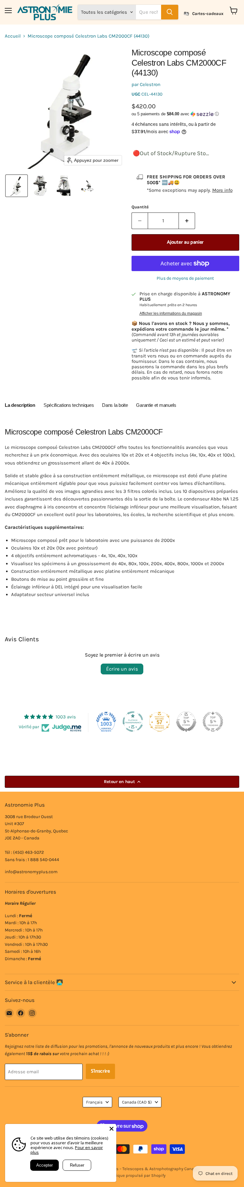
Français (94, 1102)
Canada (137, 1102)
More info (222, 190)
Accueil (13, 36)
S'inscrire (100, 1071)
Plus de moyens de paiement (185, 278)
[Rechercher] (169, 12)
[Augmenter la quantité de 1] (187, 220)
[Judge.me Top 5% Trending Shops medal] (213, 721)
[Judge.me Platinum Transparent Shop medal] (133, 721)
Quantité (140, 207)
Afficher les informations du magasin (170, 313)
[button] (16, 186)
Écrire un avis (122, 669)
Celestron (150, 84)
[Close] (111, 1129)
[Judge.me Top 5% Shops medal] (186, 721)
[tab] (20, 406)
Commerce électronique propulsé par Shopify (122, 1175)
